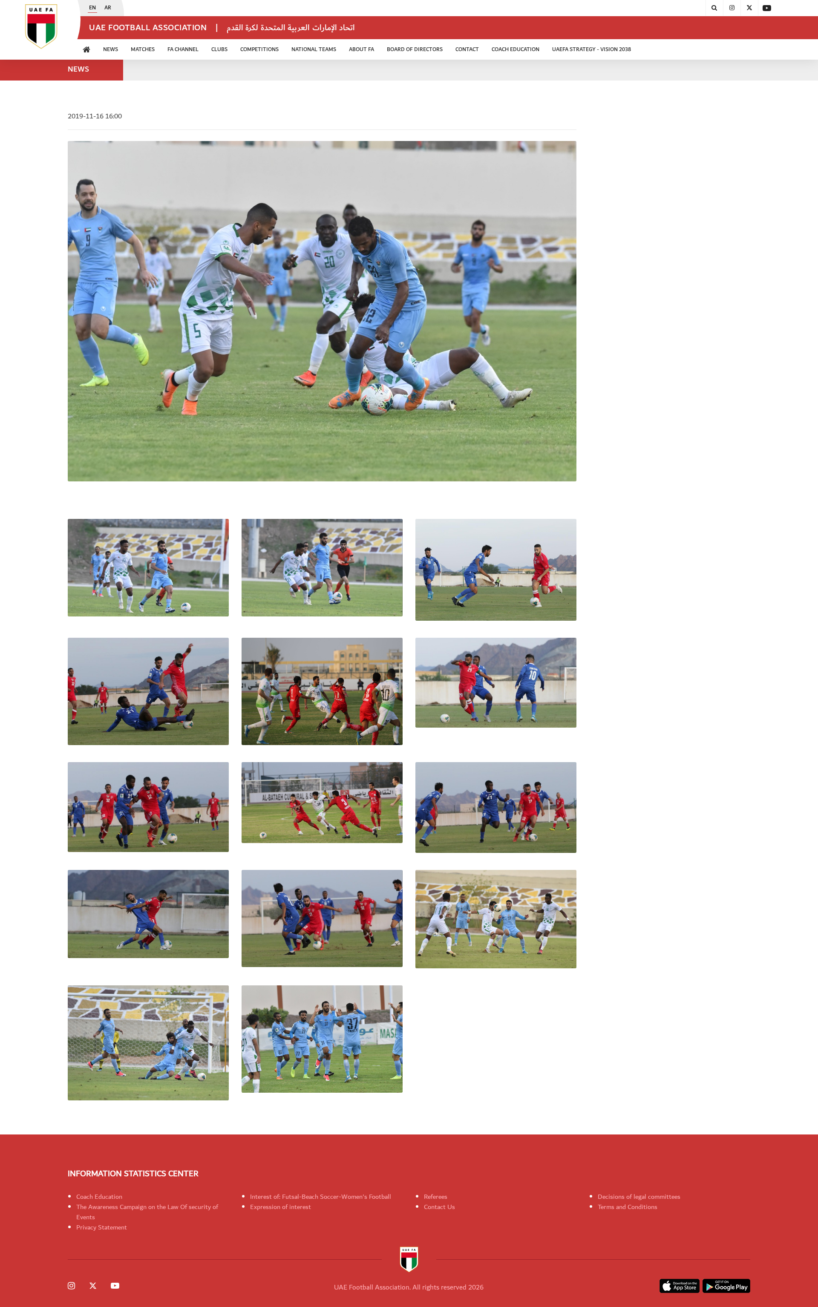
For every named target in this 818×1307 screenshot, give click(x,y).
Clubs (219, 49)
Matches (143, 49)
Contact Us (439, 1206)
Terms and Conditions (627, 1206)
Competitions (259, 49)
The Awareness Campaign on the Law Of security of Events (147, 1212)
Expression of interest (280, 1206)
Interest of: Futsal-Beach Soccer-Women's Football (320, 1196)
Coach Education (99, 1196)
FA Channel (183, 49)
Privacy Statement (101, 1227)
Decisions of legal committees (639, 1196)
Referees (435, 1196)
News (110, 49)
